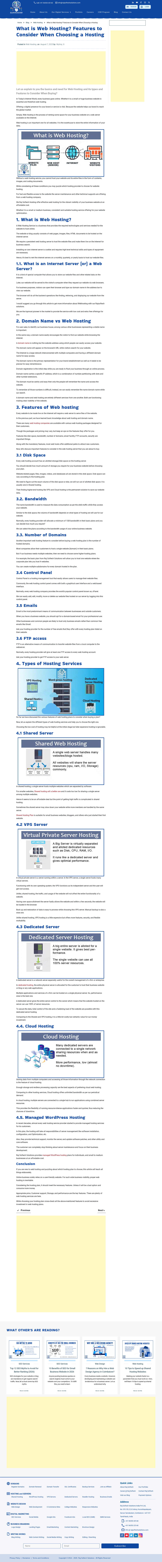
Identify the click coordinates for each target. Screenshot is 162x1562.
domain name (24, 343)
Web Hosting (31, 44)
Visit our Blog (125, 1495)
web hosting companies (40, 423)
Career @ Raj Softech (128, 1491)
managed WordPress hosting (54, 1155)
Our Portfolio (143, 1487)
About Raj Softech (126, 1487)
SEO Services (24, 1364)
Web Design (100, 1364)
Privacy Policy (15, 1558)
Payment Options (145, 1495)
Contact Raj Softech (146, 1491)
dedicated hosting (25, 985)
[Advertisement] (61, 68)
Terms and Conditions (41, 1558)
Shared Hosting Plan (24, 815)
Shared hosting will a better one (47, 791)
